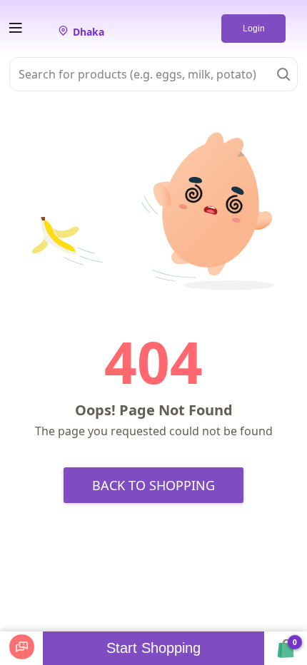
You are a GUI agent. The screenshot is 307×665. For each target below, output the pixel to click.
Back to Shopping (153, 485)
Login (254, 29)
